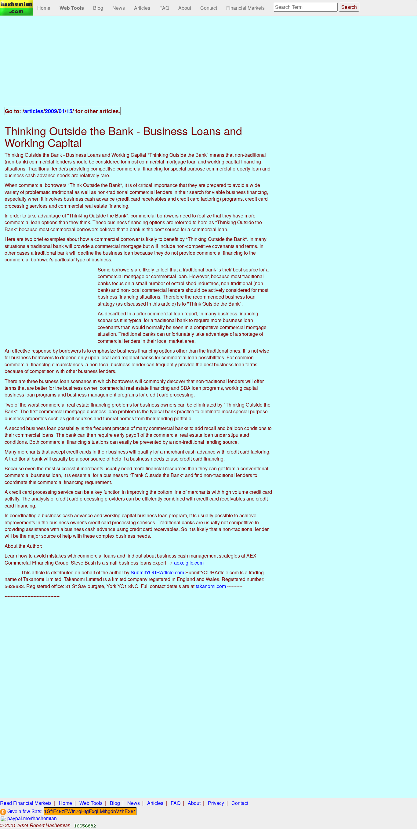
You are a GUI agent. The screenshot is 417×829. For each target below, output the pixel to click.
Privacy (216, 802)
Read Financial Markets (26, 802)
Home (43, 7)
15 (69, 111)
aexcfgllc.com (189, 562)
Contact (208, 7)
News (118, 7)
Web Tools (72, 7)
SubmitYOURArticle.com (157, 572)
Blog (98, 7)
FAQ (164, 7)
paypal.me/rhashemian (31, 818)
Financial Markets (245, 7)
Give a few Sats (23, 811)
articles (33, 111)
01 (62, 111)
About (184, 7)
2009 (51, 111)
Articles (142, 7)
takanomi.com (211, 586)
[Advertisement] (139, 64)
